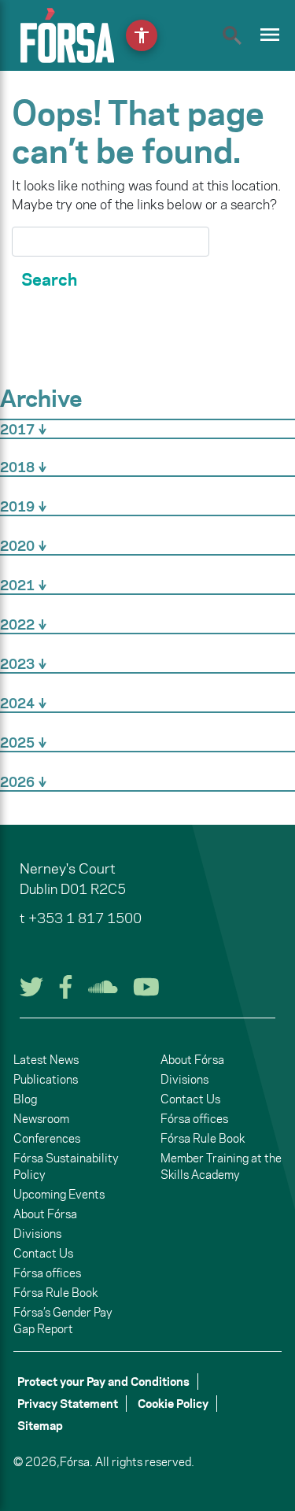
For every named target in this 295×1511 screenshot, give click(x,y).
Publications (45, 1079)
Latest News (46, 1059)
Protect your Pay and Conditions (103, 1381)
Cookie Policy (173, 1403)
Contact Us (43, 1253)
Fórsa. (76, 1462)
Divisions (37, 1233)
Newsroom (41, 1118)
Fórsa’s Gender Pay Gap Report (62, 1320)
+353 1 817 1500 (85, 918)
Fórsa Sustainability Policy (66, 1166)
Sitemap (40, 1425)
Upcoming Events (59, 1194)
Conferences (46, 1138)
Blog (25, 1099)
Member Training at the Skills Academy (221, 1166)
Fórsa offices (47, 1273)
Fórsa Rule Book (55, 1292)
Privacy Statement (67, 1403)
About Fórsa (45, 1214)
